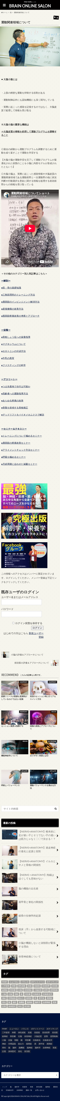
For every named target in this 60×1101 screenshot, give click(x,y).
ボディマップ (52, 982)
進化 (20, 1006)
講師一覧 (29, 1090)
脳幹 (14, 1002)
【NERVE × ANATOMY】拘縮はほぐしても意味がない (36, 876)
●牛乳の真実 (7, 358)
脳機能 (21, 1002)
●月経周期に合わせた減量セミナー (19, 464)
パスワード (7, 609)
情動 (16, 994)
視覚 (54, 1002)
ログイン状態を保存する (28, 623)
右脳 (20, 990)
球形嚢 (28, 994)
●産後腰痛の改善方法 (12, 308)
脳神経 (29, 1002)
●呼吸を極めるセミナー (13, 457)
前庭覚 (37, 986)
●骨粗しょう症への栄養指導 (15, 337)
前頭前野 (46, 986)
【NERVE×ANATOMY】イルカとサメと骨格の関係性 (37, 863)
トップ (4, 1087)
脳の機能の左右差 (28, 888)
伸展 (14, 986)
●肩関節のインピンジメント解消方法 (20, 301)
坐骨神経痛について (30, 956)
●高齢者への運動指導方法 (14, 393)
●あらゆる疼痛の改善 (12, 400)
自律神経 (46, 1002)
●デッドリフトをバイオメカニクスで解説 (22, 414)
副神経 (5, 990)
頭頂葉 (27, 1006)
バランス (25, 982)
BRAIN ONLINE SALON (30, 5)
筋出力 (21, 998)
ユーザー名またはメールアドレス (19, 597)
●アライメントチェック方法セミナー (20, 449)
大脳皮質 (38, 990)
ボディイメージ (37, 982)
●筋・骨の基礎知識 (11, 287)
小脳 (4, 994)
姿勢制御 (54, 990)
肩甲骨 (41, 998)
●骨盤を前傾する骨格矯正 (14, 407)
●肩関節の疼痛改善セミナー (15, 442)
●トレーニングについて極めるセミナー (21, 435)
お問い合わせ (39, 1090)
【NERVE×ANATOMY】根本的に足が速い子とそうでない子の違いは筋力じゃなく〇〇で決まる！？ (37, 835)
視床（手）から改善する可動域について (37, 931)
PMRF (4, 982)
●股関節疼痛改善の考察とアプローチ (20, 315)
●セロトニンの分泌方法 (13, 351)
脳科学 (37, 1002)
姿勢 (46, 990)
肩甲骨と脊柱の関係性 (31, 901)
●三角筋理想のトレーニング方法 (18, 294)
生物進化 (36, 994)
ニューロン (14, 982)
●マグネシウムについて (13, 344)
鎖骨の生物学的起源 (30, 915)
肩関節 (49, 998)
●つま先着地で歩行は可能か (15, 386)
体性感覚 (22, 986)
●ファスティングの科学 (13, 365)
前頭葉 (55, 986)
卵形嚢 (13, 990)
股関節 (29, 998)
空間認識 (12, 998)
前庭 (30, 986)
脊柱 (4, 1002)
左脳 (10, 994)
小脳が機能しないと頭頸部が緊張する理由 (37, 944)
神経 (4, 998)
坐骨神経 (28, 990)
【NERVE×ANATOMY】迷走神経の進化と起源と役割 (37, 849)
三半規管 (6, 986)
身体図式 (12, 1006)
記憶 (4, 1006)
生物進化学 (47, 994)
